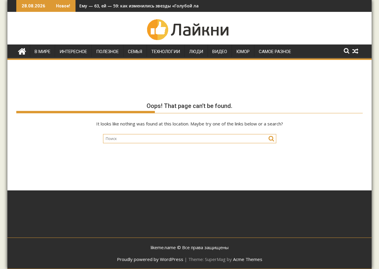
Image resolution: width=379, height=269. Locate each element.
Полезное (107, 51)
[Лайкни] (22, 50)
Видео (219, 51)
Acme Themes (247, 259)
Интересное (73, 51)
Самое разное (275, 51)
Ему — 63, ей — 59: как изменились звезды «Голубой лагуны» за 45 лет (155, 6)
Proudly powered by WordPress (150, 259)
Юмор (243, 51)
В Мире (42, 51)
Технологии (165, 51)
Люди (196, 51)
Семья (135, 51)
